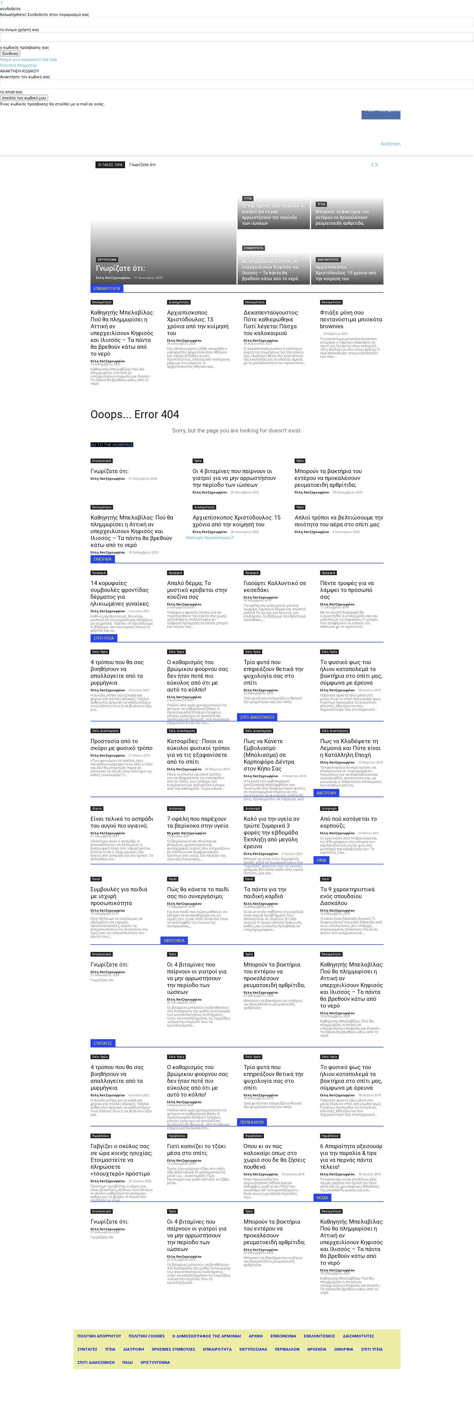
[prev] (372, 164)
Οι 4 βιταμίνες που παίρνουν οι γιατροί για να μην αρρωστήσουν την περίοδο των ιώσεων (234, 478)
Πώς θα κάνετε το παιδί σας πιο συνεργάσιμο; (198, 893)
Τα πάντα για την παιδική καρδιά (265, 893)
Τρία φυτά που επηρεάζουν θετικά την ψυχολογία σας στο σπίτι (273, 672)
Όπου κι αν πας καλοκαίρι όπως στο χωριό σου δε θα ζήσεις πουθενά (275, 1156)
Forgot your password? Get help (28, 59)
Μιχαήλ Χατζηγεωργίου (186, 833)
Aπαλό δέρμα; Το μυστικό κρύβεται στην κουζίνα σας (197, 590)
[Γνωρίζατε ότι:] (163, 230)
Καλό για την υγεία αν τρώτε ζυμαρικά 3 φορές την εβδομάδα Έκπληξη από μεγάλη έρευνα (271, 833)
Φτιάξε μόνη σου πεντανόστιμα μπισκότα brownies (351, 319)
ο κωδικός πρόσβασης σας (24, 47)
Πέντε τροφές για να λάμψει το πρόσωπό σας (347, 590)
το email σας (11, 91)
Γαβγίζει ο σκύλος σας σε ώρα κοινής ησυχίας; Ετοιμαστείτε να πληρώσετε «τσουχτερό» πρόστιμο (121, 1160)
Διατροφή (176, 808)
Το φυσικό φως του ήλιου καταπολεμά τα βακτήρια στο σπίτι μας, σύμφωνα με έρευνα (351, 672)
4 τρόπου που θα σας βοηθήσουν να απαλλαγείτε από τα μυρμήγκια (117, 672)
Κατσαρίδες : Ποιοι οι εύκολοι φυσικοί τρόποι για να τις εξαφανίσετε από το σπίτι (198, 751)
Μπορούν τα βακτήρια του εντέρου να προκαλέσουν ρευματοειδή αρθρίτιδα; (199, 164)
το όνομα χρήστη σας (19, 29)
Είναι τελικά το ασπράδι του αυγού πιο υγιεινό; (122, 822)
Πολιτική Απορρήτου (18, 65)
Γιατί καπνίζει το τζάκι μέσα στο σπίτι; (196, 1149)
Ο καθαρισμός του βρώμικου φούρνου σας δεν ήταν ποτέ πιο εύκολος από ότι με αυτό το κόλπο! (197, 676)
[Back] (2, 3)
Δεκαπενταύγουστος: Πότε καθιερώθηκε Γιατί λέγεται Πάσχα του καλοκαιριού (271, 322)
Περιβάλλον (100, 1136)
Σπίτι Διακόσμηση (105, 731)
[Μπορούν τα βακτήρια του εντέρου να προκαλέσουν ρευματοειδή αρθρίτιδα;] (347, 202)
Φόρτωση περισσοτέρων (208, 537)
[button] (384, 143)
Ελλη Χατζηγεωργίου (108, 361)
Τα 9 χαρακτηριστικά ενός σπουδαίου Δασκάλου (347, 896)
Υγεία (248, 198)
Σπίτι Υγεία (100, 652)
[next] (376, 164)
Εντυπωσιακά (107, 259)
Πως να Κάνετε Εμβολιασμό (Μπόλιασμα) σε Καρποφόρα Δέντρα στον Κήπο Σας (269, 755)
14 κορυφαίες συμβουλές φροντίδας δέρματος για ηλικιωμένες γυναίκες (120, 593)
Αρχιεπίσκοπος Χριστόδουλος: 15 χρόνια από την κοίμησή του (197, 322)
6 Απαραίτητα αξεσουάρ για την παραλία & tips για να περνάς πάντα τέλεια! (351, 1156)
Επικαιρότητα (253, 248)
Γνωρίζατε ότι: (142, 164)
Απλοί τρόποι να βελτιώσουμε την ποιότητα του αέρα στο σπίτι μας (339, 521)
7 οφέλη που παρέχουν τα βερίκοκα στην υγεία (197, 822)
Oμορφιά (99, 573)
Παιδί (96, 879)
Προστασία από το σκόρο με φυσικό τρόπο (122, 744)
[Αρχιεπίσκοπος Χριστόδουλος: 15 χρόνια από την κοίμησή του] (347, 257)
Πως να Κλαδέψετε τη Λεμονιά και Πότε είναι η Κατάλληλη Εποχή (350, 748)
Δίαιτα (97, 808)
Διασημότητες (328, 259)
